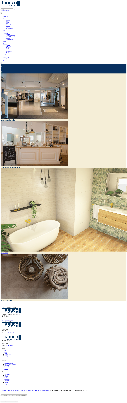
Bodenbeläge (7, 355)
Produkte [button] (5, 18)
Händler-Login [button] (6, 57)
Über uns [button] (5, 44)
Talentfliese (6, 380)
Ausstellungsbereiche (8, 363)
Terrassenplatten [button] (9, 24)
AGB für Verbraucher (38, 390)
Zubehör (6, 356)
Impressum (4, 390)
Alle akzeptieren (4, 395)
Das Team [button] (8, 47)
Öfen (5, 353)
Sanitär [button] (7, 22)
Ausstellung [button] (5, 33)
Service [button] (4, 41)
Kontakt (6, 384)
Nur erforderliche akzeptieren (21, 395)
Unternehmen (7, 374)
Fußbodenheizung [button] (9, 28)
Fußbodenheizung (8, 358)
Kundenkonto (7, 387)
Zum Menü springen (5, 10)
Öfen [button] (7, 23)
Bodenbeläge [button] (8, 26)
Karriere (6, 377)
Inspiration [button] (8, 38)
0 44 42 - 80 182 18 (10, 332)
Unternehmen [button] (9, 46)
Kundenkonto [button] (6, 54)
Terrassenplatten (7, 354)
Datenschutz (9, 390)
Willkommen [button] (6, 16)
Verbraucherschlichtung (18, 390)
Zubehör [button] (7, 27)
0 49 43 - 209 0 (5, 318)
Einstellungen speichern (13, 401)
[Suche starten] (14, 9)
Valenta (6, 369)
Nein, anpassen (11, 395)
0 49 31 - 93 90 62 (9, 345)
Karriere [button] (7, 50)
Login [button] (7, 58)
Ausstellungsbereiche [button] (10, 35)
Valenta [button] (4, 30)
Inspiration (6, 365)
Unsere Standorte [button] (9, 39)
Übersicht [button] (8, 20)
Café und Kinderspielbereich (10, 364)
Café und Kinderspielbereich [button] (12, 36)
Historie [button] (7, 48)
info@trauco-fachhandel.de (7, 320)
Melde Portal (46, 390)
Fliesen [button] (7, 21)
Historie (6, 376)
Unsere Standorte (8, 366)
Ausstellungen (7, 379)
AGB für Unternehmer (28, 390)
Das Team (6, 375)
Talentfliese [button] (8, 52)
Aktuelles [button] (5, 60)
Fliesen (5, 350)
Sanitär (5, 352)
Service (6, 382)
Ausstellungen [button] (9, 51)
